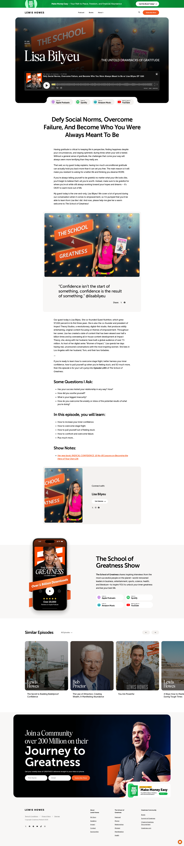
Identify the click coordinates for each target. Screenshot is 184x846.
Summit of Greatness (148, 818)
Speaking (93, 821)
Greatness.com (146, 828)
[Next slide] (155, 632)
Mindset (117, 828)
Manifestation (119, 832)
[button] (180, 842)
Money (117, 821)
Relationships (119, 824)
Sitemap (57, 816)
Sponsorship (94, 832)
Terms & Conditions (31, 816)
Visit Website (99, 501)
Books (143, 815)
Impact (92, 824)
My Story (93, 817)
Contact (93, 828)
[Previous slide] (146, 632)
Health (117, 835)
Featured (118, 817)
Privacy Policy (46, 816)
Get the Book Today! (146, 4)
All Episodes (65, 632)
